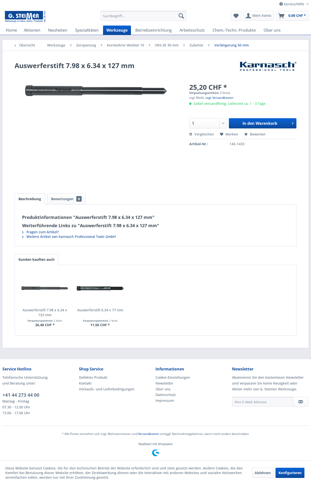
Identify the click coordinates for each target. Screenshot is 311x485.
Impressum (165, 400)
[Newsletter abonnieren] (300, 402)
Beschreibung (29, 199)
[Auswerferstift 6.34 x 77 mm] (100, 288)
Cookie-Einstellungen (173, 377)
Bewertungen (65, 199)
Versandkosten (148, 434)
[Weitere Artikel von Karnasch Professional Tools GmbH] (268, 70)
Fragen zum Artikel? (42, 232)
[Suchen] (181, 16)
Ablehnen (263, 472)
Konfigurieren (290, 472)
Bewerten (257, 134)
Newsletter (164, 383)
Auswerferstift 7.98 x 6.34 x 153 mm (45, 312)
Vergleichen (203, 134)
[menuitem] (143, 16)
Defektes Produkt (93, 377)
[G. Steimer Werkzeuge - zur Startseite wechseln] (25, 17)
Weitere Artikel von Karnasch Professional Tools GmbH (71, 236)
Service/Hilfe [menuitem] (294, 4)
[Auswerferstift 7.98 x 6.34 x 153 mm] (45, 288)
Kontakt (85, 383)
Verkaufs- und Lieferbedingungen (106, 389)
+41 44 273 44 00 (20, 395)
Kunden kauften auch (36, 259)
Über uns (163, 389)
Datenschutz (166, 394)
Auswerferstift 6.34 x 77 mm (100, 310)
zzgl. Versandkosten (219, 98)
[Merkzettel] (236, 16)
